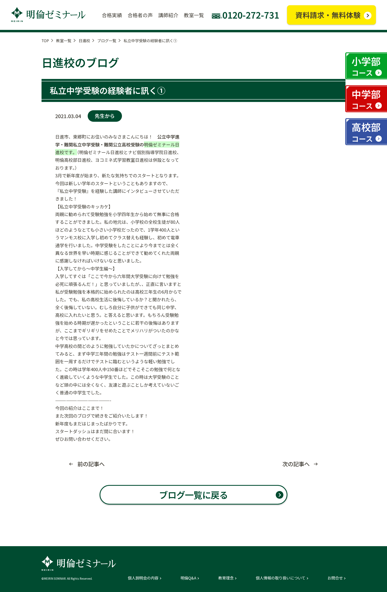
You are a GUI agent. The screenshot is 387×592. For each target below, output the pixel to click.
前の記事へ (91, 464)
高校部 (366, 132)
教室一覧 (63, 40)
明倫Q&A (188, 578)
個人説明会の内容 (143, 578)
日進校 (84, 40)
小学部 (366, 66)
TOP (45, 40)
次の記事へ (296, 464)
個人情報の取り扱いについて (280, 578)
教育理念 (226, 578)
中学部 (366, 99)
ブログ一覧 (106, 40)
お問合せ (335, 578)
